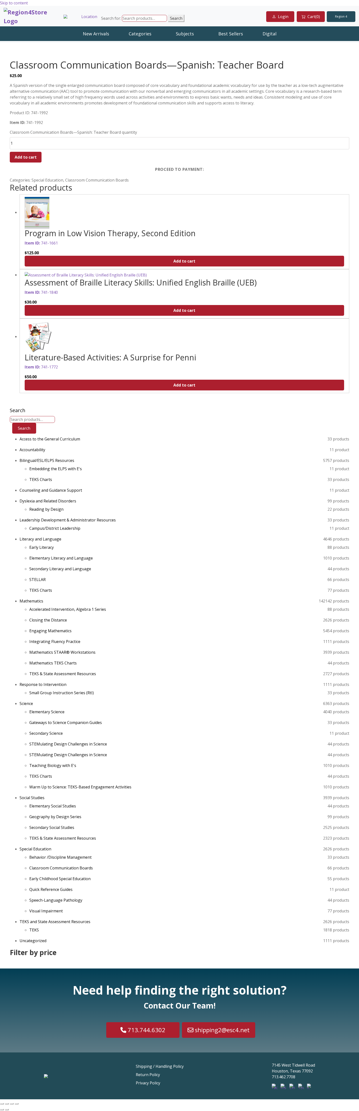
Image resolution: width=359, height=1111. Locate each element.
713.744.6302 (145, 1030)
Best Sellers (230, 34)
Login (283, 16)
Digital (269, 34)
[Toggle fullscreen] (7, 1103)
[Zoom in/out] (2, 1103)
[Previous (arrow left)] (2, 1109)
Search (176, 18)
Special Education (47, 180)
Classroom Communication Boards (97, 180)
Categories (140, 34)
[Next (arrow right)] (7, 1109)
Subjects (185, 34)
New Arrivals (96, 34)
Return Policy (148, 1074)
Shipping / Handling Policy (160, 1066)
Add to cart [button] (184, 261)
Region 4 (341, 16)
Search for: (111, 18)
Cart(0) (313, 16)
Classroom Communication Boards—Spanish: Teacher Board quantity (73, 132)
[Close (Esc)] (17, 1103)
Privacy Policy (148, 1083)
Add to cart (26, 157)
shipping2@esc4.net (221, 1030)
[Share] (12, 1103)
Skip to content (14, 3)
